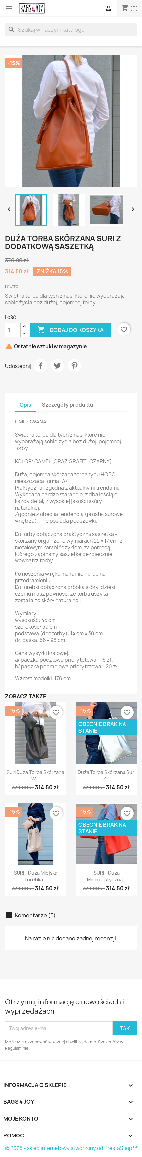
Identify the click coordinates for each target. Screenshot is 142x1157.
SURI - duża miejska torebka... (35, 876)
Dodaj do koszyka (70, 330)
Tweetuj (57, 365)
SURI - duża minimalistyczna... (106, 876)
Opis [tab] (25, 404)
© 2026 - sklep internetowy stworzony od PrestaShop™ (71, 1148)
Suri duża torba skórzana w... (35, 775)
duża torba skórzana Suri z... (106, 775)
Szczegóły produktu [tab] (67, 404)
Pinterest (74, 365)
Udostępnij (40, 365)
